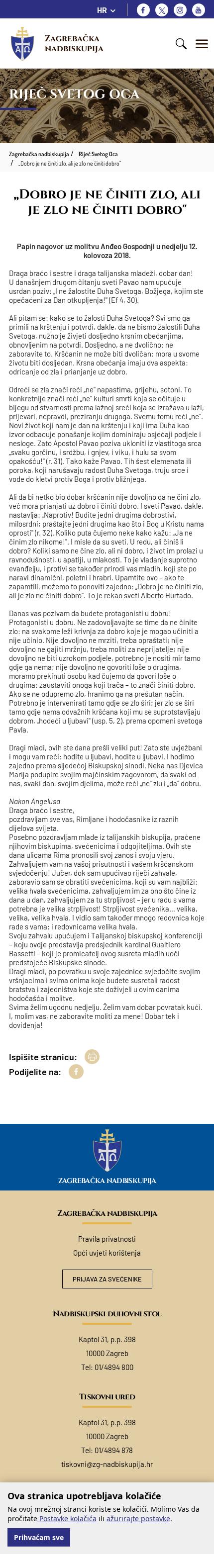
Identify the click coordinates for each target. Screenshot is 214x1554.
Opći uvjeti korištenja (107, 1252)
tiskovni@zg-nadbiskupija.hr (107, 1464)
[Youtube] (198, 9)
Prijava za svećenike (107, 1279)
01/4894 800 (114, 1367)
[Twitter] (161, 9)
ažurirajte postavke (138, 1518)
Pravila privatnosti (107, 1238)
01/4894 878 (114, 1450)
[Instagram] (180, 9)
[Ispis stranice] (92, 1056)
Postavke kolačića (67, 1518)
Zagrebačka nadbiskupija (74, 43)
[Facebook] (143, 9)
